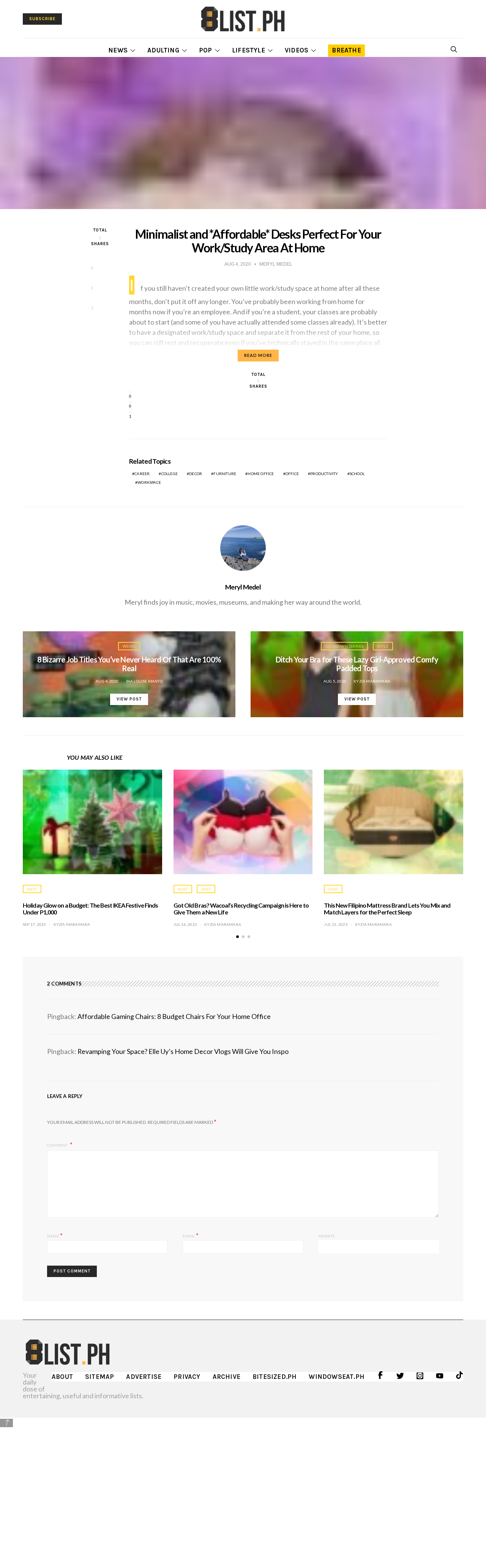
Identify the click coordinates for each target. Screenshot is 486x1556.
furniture (224, 473)
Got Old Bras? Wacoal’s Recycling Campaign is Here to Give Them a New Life (241, 909)
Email (190, 1235)
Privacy (187, 1376)
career (142, 473)
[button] (237, 937)
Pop (205, 50)
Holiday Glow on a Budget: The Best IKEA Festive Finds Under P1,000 (90, 909)
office (292, 473)
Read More (258, 355)
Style (382, 646)
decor (195, 473)
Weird (129, 646)
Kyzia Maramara (371, 681)
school (357, 473)
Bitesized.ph (274, 1376)
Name (55, 1235)
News (118, 50)
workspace (149, 482)
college (169, 473)
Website (327, 1236)
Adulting (163, 50)
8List (183, 889)
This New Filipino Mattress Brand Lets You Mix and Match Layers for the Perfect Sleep (387, 909)
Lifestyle (248, 50)
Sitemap (99, 1376)
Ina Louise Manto (144, 681)
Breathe (346, 50)
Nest (32, 889)
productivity (324, 473)
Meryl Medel (243, 587)
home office (261, 473)
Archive (226, 1376)
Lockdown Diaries (344, 646)
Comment (57, 1145)
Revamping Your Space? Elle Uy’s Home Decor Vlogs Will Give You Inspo (183, 1051)
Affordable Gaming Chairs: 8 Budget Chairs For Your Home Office (174, 1016)
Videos (296, 50)
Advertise (143, 1376)
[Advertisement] (243, 1481)
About (62, 1376)
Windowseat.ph (336, 1376)
